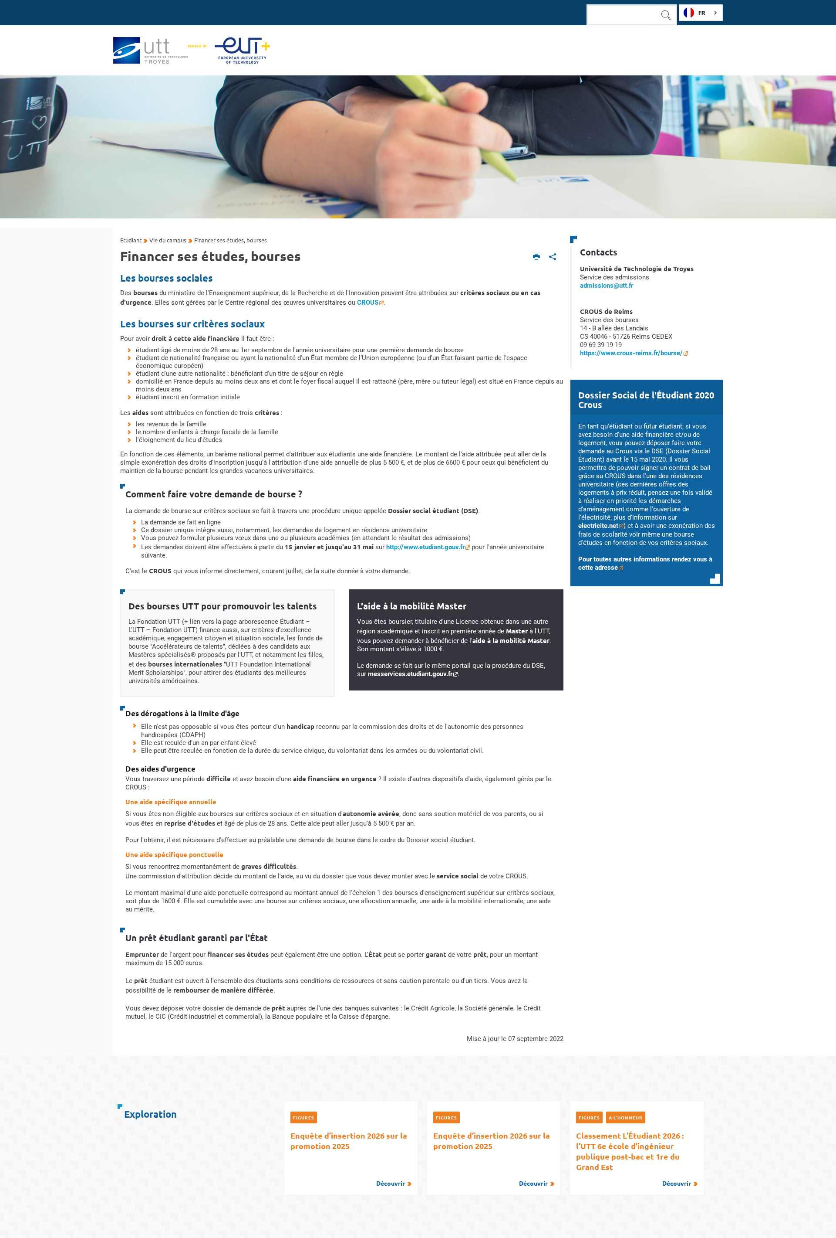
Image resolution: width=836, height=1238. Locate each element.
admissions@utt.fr (606, 285)
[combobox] (701, 12)
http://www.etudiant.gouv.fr (425, 547)
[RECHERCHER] (666, 14)
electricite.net (598, 526)
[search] (621, 14)
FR (701, 13)
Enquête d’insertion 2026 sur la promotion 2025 (348, 1158)
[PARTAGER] (553, 257)
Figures (303, 1117)
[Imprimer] (536, 257)
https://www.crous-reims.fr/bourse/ (631, 353)
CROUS (367, 302)
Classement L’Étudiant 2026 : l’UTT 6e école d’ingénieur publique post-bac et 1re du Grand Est (633, 1158)
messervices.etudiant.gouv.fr (410, 674)
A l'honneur (626, 1117)
